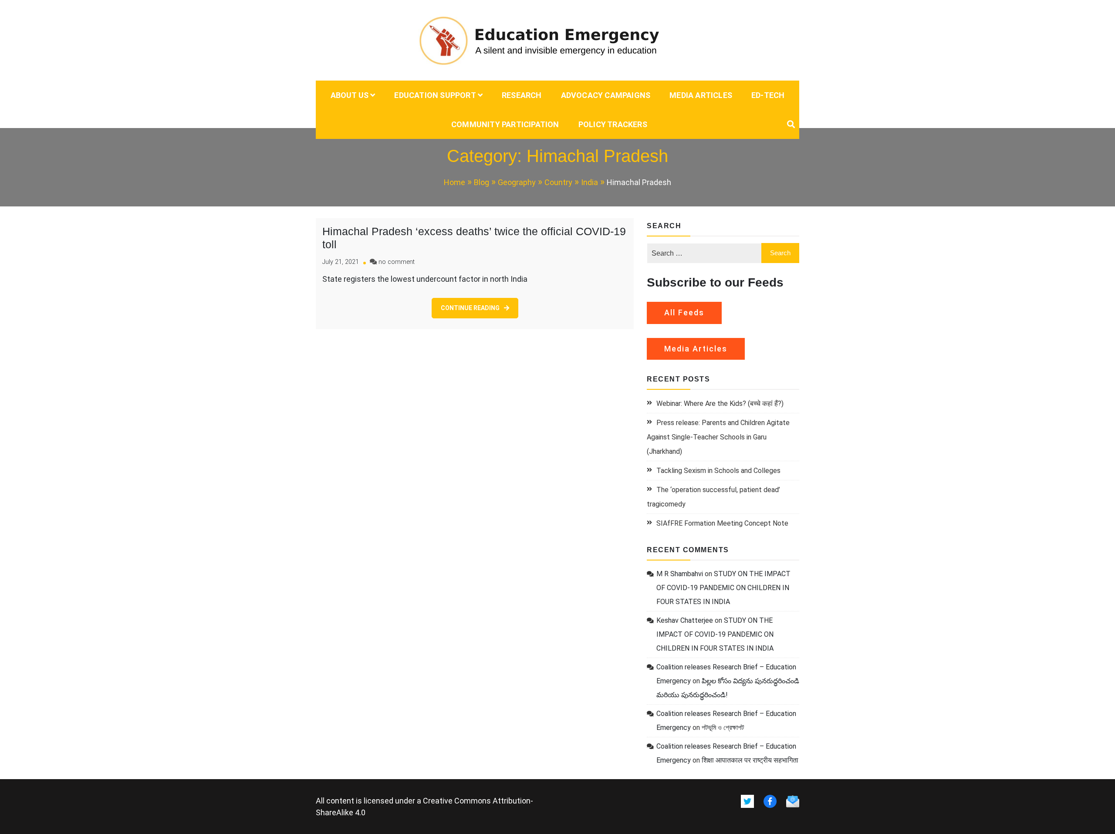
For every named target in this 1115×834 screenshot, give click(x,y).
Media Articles (700, 95)
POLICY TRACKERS (612, 124)
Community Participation (505, 124)
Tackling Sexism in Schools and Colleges (718, 470)
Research (522, 95)
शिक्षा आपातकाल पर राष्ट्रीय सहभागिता (750, 760)
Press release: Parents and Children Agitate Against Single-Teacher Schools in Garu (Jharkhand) (718, 437)
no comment (396, 262)
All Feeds (684, 312)
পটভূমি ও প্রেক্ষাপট (723, 727)
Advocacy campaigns (606, 95)
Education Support (435, 95)
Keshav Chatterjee (684, 620)
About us (350, 95)
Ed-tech (767, 95)
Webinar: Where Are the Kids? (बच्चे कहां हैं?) (720, 403)
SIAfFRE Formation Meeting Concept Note (722, 523)
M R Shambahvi (679, 574)
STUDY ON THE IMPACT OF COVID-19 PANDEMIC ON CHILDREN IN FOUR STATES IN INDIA (723, 588)
